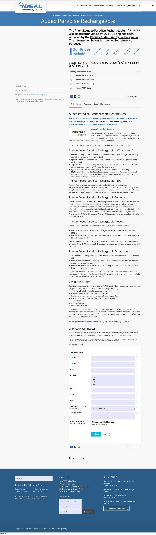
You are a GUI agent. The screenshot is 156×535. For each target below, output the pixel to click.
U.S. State (73, 375)
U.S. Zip (72, 388)
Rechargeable (38, 101)
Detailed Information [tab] (102, 104)
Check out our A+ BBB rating (116, 508)
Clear (138, 71)
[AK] (113, 379)
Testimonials (98, 6)
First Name (74, 357)
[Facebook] (71, 96)
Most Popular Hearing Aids (37, 95)
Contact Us (120, 6)
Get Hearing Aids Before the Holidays (118, 489)
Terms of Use (48, 528)
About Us (110, 6)
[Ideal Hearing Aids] (30, 6)
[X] (75, 96)
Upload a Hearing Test (71, 491)
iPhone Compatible (46, 99)
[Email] (79, 96)
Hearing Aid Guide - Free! (72, 489)
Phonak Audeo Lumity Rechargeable (114, 37)
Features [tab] (87, 104)
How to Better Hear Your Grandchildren (119, 501)
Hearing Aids (85, 6)
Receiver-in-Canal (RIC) (26, 101)
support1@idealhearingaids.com (75, 486)
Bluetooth (36, 99)
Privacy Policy (125, 335)
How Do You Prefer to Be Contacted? (78, 407)
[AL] (113, 377)
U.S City (72, 369)
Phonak (25, 95)
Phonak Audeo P (123, 145)
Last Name (74, 363)
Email (72, 394)
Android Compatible (26, 99)
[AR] (113, 384)
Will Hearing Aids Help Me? (114, 495)
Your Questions (75, 413)
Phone (72, 400)
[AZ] (113, 381)
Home (75, 6)
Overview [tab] (77, 104)
